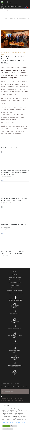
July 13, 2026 (5, 255)
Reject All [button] (13, 426)
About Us (15, 271)
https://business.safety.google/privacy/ (13, 422)
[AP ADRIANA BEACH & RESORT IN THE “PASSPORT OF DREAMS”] (15, 240)
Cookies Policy (15, 285)
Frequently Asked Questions (15, 290)
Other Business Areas (15, 277)
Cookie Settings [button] (8, 429)
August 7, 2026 (6, 202)
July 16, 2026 (5, 229)
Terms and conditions (15, 282)
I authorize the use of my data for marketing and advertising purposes (12, 399)
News (2, 54)
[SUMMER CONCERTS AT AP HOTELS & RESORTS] (15, 214)
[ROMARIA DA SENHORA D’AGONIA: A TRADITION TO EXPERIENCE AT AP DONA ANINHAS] (15, 159)
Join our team (15, 274)
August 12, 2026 (6, 176)
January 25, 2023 (5, 52)
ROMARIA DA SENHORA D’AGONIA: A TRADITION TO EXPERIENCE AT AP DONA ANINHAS (15, 172)
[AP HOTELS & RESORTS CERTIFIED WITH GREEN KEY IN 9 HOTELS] (15, 187)
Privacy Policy (15, 288)
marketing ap (17, 52)
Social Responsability (15, 280)
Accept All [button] (6, 426)
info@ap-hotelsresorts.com (9, 4)
